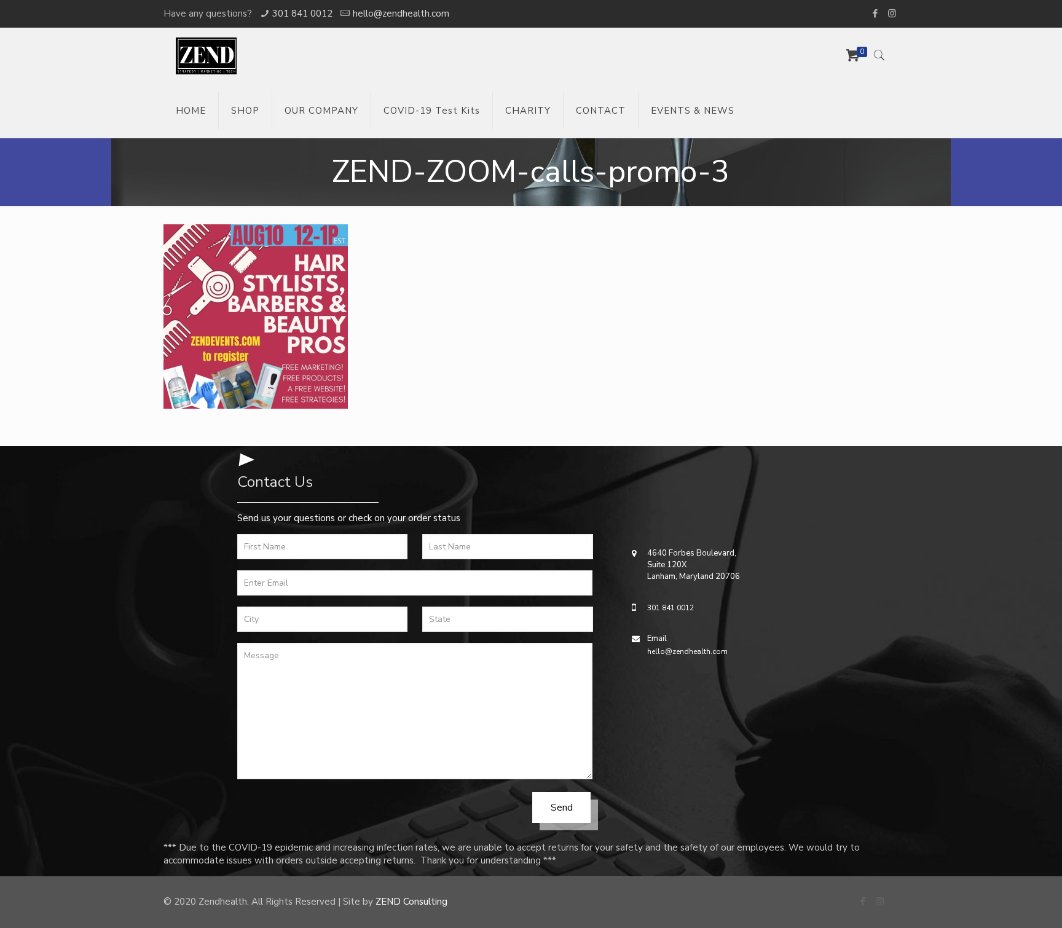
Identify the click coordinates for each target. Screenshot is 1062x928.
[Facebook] (875, 13)
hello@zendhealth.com (401, 13)
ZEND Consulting (411, 901)
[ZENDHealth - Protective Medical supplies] (206, 55)
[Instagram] (892, 13)
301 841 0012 (302, 13)
